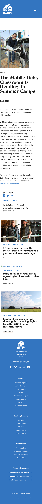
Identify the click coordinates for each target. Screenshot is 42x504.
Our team (21, 402)
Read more (8, 258)
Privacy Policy (15, 498)
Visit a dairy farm (21, 386)
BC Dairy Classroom (21, 451)
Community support (21, 396)
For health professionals (19, 476)
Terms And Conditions (27, 498)
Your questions (21, 448)
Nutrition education (21, 455)
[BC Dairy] (7, 9)
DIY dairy (21, 427)
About (21, 393)
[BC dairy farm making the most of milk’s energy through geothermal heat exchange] (21, 241)
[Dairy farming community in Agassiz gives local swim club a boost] (13, 266)
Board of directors (21, 406)
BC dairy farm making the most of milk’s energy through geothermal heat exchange (20, 251)
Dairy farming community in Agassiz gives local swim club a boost (21, 276)
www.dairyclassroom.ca (9, 184)
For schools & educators (19, 473)
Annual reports (21, 399)
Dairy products (21, 389)
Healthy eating (21, 430)
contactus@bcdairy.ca (21, 362)
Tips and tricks (21, 433)
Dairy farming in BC (21, 383)
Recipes (21, 420)
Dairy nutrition (21, 424)
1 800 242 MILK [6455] (21, 355)
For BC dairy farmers (17, 480)
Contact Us (21, 458)
